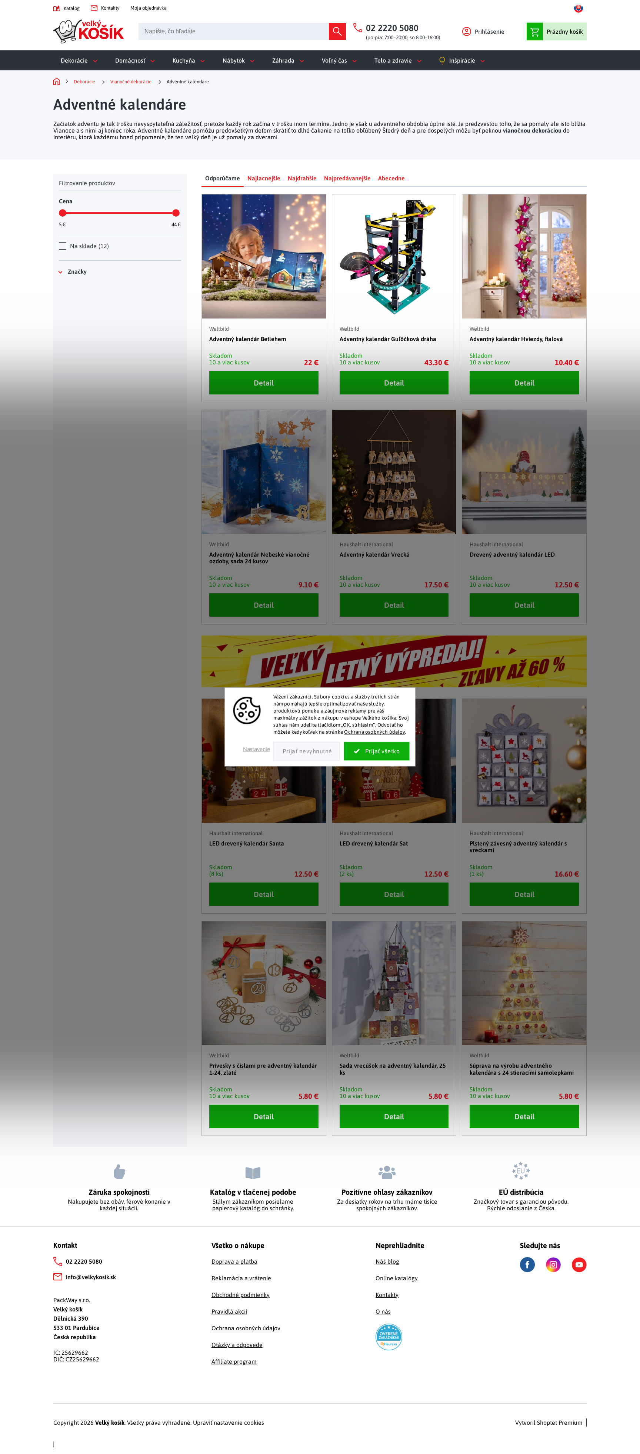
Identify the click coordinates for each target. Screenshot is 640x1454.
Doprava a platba (234, 1261)
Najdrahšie (302, 178)
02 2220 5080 (84, 1261)
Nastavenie (256, 749)
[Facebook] (527, 1264)
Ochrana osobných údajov (374, 732)
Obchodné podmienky (240, 1294)
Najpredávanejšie (347, 178)
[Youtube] (579, 1264)
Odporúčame (222, 178)
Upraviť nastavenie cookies (228, 1422)
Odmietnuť (306, 751)
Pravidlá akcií (229, 1311)
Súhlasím (377, 751)
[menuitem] (80, 60)
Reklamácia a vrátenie (241, 1278)
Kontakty (110, 8)
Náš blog (387, 1261)
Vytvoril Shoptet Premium (549, 1422)
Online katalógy (397, 1278)
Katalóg (72, 8)
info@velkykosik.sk (91, 1277)
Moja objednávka (148, 8)
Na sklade (88, 246)
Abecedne (391, 178)
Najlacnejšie (263, 178)
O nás (383, 1311)
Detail (264, 382)
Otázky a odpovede (237, 1344)
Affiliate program (234, 1361)
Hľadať (337, 31)
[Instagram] (553, 1264)
